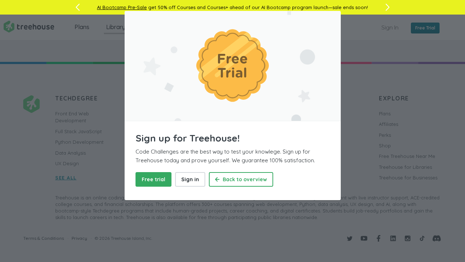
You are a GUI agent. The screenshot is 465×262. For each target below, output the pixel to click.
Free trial (153, 179)
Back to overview (244, 179)
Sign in (190, 179)
